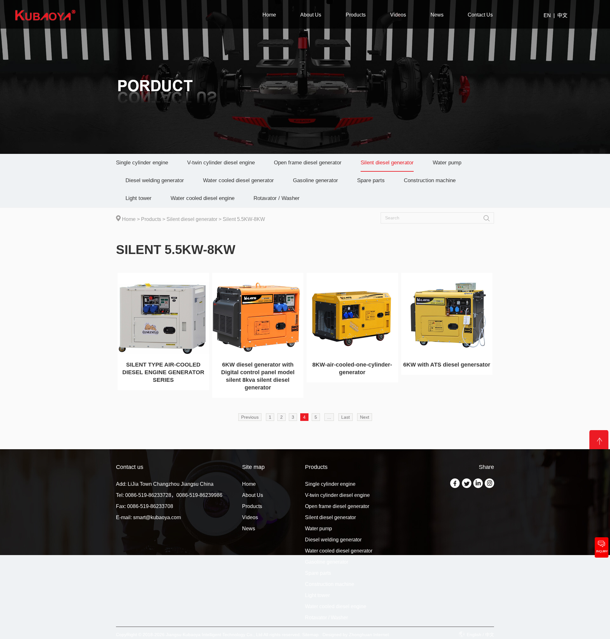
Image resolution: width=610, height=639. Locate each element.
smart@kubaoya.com (157, 517)
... (329, 417)
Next (364, 417)
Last (345, 417)
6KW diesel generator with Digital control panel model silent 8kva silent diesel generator (258, 376)
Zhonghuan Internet (369, 634)
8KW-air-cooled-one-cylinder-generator (352, 368)
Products (151, 219)
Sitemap (310, 634)
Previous (250, 417)
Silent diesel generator (191, 219)
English (474, 634)
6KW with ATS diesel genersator (446, 364)
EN (547, 15)
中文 (562, 15)
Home (129, 219)
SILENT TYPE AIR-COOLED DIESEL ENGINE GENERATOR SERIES (163, 372)
